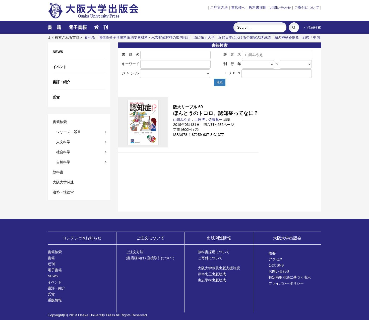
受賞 (51, 294)
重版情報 (55, 300)
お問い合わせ (280, 8)
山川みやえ (182, 120)
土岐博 (199, 120)
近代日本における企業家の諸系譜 (244, 37)
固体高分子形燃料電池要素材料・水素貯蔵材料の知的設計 (144, 37)
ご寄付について (306, 8)
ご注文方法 (219, 8)
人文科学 (61, 142)
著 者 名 (232, 54)
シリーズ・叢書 (67, 132)
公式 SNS (276, 265)
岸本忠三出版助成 (212, 274)
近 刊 (101, 27)
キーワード (130, 64)
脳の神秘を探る (286, 37)
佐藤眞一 (215, 120)
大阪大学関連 (63, 182)
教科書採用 (257, 8)
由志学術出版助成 (212, 280)
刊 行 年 (232, 64)
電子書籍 (78, 27)
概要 (272, 253)
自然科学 (61, 162)
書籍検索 (60, 122)
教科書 (58, 172)
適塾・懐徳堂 (63, 192)
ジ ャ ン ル (130, 73)
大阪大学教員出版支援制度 (219, 268)
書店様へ (238, 8)
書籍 (51, 258)
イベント (55, 282)
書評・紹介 (56, 288)
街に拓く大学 (204, 37)
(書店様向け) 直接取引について (150, 258)
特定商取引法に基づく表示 (290, 277)
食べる (90, 37)
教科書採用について (213, 252)
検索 (220, 82)
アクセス (276, 259)
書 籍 (54, 27)
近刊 (51, 264)
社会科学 (61, 152)
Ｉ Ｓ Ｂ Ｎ (231, 73)
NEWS (53, 276)
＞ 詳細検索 (311, 27)
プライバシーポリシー (286, 283)
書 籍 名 (130, 54)
